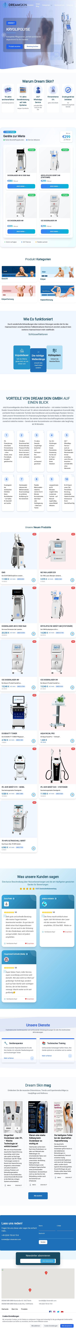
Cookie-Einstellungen (50, 1326)
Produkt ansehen (14, 46)
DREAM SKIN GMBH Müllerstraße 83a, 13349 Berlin (17, 1304)
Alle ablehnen (35, 1326)
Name (41, 1226)
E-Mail (59, 1226)
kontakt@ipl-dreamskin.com (11, 1239)
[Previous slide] (4, 35)
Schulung (70, 5)
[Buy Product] (34, 580)
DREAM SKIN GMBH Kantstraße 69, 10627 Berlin (16, 1300)
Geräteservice (59, 5)
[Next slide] (72, 35)
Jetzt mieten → (21, 186)
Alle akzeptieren (67, 1326)
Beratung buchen (32, 46)
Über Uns (15, 1309)
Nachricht (42, 1233)
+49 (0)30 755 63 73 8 (10, 1235)
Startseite (5, 1309)
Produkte (30, 5)
